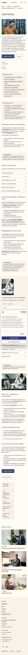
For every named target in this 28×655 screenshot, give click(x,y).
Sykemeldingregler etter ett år (9, 180)
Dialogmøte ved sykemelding (11, 87)
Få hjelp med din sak (8, 56)
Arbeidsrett (9, 6)
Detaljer (22, 334)
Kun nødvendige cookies (14, 342)
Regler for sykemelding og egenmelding (11, 191)
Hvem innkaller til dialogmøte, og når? (6, 508)
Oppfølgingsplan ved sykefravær (12, 85)
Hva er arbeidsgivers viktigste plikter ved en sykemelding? (6, 495)
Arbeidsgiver (16, 6)
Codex (3, 6)
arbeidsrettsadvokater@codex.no (9, 620)
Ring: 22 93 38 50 (7, 477)
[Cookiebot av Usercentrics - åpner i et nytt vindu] (20, 312)
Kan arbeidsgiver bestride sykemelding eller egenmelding (12, 570)
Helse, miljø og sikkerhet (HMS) (8, 8)
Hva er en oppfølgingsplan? (7, 502)
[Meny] (25, 2)
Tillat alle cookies (14, 338)
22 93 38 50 (4, 621)
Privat (5, 304)
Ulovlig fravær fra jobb (7, 593)
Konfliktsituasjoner (6, 356)
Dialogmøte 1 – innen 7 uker (8, 349)
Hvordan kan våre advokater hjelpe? (12, 94)
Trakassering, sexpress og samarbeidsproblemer (13, 548)
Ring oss (19, 56)
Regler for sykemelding (9, 79)
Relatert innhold (8, 96)
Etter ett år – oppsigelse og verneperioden (14, 89)
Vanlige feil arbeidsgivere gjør (11, 91)
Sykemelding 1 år (6, 176)
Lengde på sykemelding (7, 173)
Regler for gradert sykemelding (9, 183)
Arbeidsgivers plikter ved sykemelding (13, 77)
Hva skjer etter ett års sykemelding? (6, 515)
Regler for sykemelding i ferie (8, 187)
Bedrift (10, 304)
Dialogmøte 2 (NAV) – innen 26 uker (10, 352)
